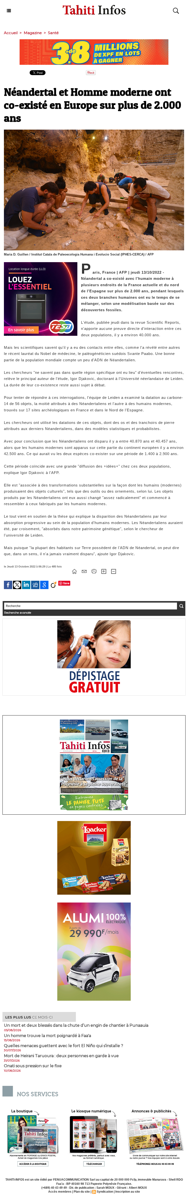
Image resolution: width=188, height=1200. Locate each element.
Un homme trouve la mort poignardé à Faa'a (47, 1036)
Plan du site (82, 1191)
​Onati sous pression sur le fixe (33, 1066)
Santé (53, 32)
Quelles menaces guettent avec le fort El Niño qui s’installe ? (63, 1046)
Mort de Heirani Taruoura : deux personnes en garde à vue (61, 1056)
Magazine (33, 32)
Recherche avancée (17, 612)
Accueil (11, 32)
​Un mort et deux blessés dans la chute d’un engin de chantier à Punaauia (76, 1025)
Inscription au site (127, 1191)
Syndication (105, 1191)
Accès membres (59, 1191)
